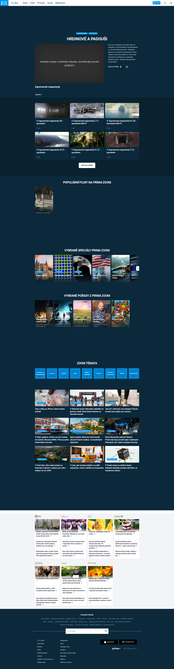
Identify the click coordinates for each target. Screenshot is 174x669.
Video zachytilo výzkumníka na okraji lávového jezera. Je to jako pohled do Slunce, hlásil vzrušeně (99, 553)
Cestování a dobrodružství (40, 373)
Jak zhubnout (45, 619)
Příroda (63, 373)
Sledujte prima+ (60, 3)
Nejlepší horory (71, 619)
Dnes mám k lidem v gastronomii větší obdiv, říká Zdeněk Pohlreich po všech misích (73, 553)
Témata (25, 3)
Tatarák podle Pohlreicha (97, 622)
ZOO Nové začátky (127, 619)
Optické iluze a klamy (63, 275)
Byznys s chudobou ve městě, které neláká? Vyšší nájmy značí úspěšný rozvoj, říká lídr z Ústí (47, 534)
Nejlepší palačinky (95, 625)
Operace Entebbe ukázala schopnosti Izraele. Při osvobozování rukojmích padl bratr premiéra (100, 545)
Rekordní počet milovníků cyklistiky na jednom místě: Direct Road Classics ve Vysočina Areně (87, 411)
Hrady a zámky (41, 275)
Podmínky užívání (42, 653)
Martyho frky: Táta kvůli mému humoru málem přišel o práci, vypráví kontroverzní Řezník (72, 581)
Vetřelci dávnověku (62, 319)
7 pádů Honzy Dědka (61, 622)
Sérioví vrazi (78, 275)
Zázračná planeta (80, 319)
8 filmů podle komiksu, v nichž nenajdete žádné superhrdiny (45, 589)
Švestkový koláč (108, 625)
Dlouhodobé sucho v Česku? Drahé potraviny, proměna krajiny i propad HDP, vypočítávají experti (47, 553)
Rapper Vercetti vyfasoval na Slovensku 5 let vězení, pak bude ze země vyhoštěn (73, 590)
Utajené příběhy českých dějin (41, 320)
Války (75, 373)
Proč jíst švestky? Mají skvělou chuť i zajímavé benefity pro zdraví (100, 589)
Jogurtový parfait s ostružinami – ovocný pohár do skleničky (126, 533)
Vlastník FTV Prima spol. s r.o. (45, 659)
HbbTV (39, 650)
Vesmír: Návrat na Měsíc (99, 276)
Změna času (91, 619)
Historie (51, 373)
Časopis (50, 3)
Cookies (39, 656)
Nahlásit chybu (41, 662)
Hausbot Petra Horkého (98, 320)
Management (64, 640)
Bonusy (38, 94)
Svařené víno (83, 622)
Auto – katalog (48, 622)
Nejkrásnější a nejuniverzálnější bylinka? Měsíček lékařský (99, 580)
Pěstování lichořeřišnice (123, 622)
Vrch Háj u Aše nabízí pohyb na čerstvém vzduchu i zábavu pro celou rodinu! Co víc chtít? (50, 468)
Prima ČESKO (117, 319)
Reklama (39, 646)
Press (62, 643)
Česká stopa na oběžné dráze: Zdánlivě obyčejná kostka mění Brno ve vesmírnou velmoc (121, 468)
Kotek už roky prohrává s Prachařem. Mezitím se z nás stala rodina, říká (73, 534)
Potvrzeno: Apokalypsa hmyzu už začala (99, 533)
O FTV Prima (40, 640)
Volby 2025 (73, 622)
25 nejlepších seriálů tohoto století (47, 578)
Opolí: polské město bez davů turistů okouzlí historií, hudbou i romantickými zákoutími (86, 439)
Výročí (122, 373)
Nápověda (63, 656)
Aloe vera (110, 622)
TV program (81, 619)
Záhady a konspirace (110, 373)
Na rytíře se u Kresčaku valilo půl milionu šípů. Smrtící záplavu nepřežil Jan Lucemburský (46, 544)
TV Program (41, 3)
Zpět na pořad (87, 165)
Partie (99, 619)
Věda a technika (87, 373)
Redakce (62, 659)
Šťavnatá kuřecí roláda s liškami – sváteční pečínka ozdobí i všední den (126, 553)
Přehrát (40, 203)
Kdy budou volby (113, 619)
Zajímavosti (134, 373)
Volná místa (40, 643)
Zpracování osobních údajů (68, 653)
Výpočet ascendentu (67, 625)
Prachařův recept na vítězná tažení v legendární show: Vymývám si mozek (73, 544)
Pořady (32, 3)
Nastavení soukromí (66, 662)
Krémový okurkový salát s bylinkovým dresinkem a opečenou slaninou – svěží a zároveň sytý (126, 544)
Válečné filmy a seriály (118, 276)
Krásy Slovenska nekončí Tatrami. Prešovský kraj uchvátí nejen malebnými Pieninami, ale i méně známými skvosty (121, 439)
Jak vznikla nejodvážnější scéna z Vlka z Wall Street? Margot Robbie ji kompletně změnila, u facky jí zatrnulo (47, 601)
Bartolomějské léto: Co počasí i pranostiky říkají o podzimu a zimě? (100, 599)
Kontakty (62, 650)
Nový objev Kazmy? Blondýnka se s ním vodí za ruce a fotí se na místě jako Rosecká (73, 600)
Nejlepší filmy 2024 (57, 619)
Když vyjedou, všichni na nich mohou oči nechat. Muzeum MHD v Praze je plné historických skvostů (52, 439)
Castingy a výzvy (64, 646)
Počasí (104, 619)
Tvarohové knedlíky (81, 625)
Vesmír (98, 373)
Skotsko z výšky (42, 206)
